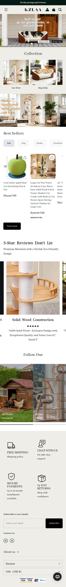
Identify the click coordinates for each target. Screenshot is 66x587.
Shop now (57, 41)
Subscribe (54, 523)
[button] (6, 9)
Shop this (41, 121)
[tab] (31, 43)
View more (43, 41)
